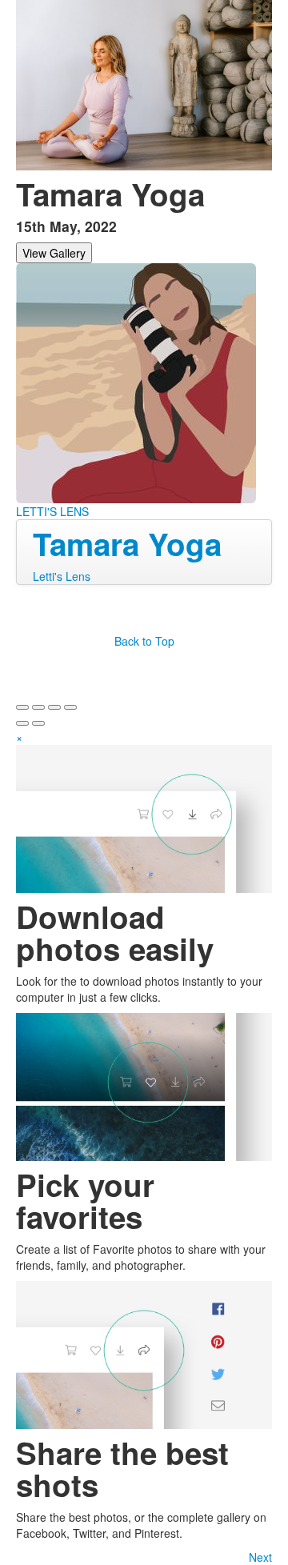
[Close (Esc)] (22, 707)
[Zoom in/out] (70, 707)
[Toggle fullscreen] (54, 707)
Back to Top (144, 641)
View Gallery (54, 253)
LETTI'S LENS (52, 511)
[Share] (38, 707)
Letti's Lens (61, 576)
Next (260, 1557)
